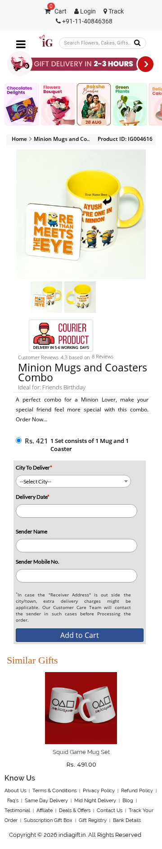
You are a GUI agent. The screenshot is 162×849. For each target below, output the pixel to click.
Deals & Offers (74, 810)
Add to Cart (79, 635)
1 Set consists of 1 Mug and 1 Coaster (89, 445)
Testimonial (17, 810)
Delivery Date (33, 496)
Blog (127, 801)
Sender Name (31, 531)
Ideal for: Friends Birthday (52, 387)
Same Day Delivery (46, 801)
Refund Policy (137, 791)
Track (115, 11)
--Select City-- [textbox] (35, 481)
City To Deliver (34, 467)
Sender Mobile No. (37, 561)
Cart (58, 11)
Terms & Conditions (54, 791)
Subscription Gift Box (48, 820)
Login (87, 11)
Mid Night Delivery (95, 801)
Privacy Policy (99, 791)
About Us (15, 791)
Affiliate (44, 810)
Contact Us (109, 810)
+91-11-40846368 (86, 21)
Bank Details (127, 820)
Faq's (12, 801)
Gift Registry (93, 820)
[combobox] (73, 481)
